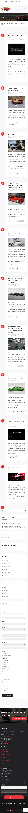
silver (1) (5, 675)
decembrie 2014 (6, 566)
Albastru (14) (6, 668)
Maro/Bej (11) (6, 670)
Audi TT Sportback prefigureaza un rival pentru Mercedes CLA (15, 185)
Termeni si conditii (5, 760)
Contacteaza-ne (19, 718)
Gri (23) (4, 671)
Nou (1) (4, 653)
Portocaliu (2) (6, 673)
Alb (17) (5, 664)
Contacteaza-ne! (14, 3)
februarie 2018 (5, 560)
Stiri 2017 (6, 593)
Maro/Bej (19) (6, 682)
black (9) (5, 690)
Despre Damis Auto (5, 754)
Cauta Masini (7, 695)
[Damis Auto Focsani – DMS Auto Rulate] (6, 9)
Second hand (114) (7, 655)
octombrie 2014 (6, 572)
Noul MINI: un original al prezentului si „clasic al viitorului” (16, 280)
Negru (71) (5, 681)
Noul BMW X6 (12, 134)
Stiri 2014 (13, 40)
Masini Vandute (4, 751)
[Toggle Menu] (25, 9)
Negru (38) (5, 662)
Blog (5, 587)
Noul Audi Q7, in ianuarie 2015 (9, 532)
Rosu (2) (5, 666)
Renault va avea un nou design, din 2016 (11, 535)
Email (2, 785)
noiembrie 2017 (6, 563)
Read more (21, 77)
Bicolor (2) (5, 688)
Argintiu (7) (5, 660)
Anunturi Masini (4, 749)
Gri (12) (4, 686)
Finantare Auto (4, 752)
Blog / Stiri (3, 757)
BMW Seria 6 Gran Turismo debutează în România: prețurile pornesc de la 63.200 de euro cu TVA (13, 528)
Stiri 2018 (6, 596)
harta (8, 736)
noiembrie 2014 (6, 569)
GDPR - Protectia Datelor (7, 759)
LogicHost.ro (14, 810)
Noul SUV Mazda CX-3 (14, 467)
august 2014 (5, 575)
